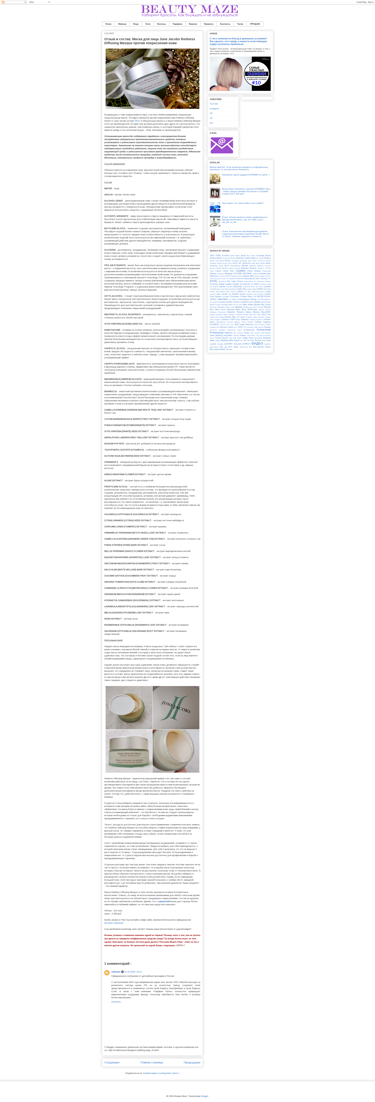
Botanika (245, 268)
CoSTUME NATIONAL (243, 274)
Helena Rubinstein (231, 289)
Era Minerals (259, 281)
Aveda (220, 263)
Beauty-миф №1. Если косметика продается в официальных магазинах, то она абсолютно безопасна (239, 168)
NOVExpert (253, 310)
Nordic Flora (215, 317)
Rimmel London (227, 327)
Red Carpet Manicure (244, 324)
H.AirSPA (213, 289)
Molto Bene (242, 310)
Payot (213, 322)
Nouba (222, 317)
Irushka (233, 291)
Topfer (239, 338)
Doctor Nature (260, 276)
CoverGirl (222, 276)
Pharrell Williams (234, 322)
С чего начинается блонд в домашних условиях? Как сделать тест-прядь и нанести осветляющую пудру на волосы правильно (238, 41)
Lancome (223, 299)
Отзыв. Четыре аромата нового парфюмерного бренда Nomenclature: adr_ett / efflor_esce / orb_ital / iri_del (244, 219)
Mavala (257, 305)
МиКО (223, 349)
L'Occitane (235, 297)
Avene (225, 263)
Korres (218, 296)
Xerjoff (237, 340)
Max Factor (266, 305)
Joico (268, 291)
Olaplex (243, 317)
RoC (236, 327)
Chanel (258, 271)
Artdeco (267, 258)
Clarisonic (221, 273)
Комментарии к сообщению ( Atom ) (161, 1073)
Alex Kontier (251, 255)
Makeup (122, 24)
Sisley (247, 333)
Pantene (267, 320)
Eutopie (236, 284)
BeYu (227, 266)
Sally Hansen (259, 327)
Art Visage (260, 258)
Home (108, 24)
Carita (212, 271)
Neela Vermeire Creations (233, 314)
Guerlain (267, 287)
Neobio (246, 314)
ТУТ (136, 121)
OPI (238, 317)
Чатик (240, 24)
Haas (219, 289)
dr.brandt (238, 344)
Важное (193, 24)
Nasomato (222, 312)
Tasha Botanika (265, 335)
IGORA (260, 289)
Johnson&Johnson (259, 291)
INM (265, 289)
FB (211, 113)
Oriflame (226, 320)
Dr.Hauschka (247, 279)
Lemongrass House (248, 299)
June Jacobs (222, 294)
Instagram (214, 108)
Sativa (240, 330)
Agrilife (232, 255)
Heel (222, 289)
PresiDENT (215, 324)
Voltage (218, 340)
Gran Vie (255, 286)
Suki (249, 335)
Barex (268, 263)
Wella (231, 340)
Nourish (228, 317)
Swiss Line (255, 335)
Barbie (263, 263)
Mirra (218, 310)
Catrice (219, 271)
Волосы (161, 24)
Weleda (225, 340)
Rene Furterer (260, 324)
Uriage (245, 338)
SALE (241, 327)
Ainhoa (238, 255)
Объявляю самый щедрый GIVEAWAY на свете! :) (246, 175)
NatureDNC (266, 312)
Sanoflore (223, 330)
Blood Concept (235, 268)
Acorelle (226, 256)
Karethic (249, 294)
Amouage (260, 256)
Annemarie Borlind (229, 258)
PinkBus (251, 322)
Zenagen (220, 344)
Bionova (213, 268)
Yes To (246, 340)
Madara (257, 302)
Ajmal (244, 256)
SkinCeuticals (266, 333)
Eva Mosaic (245, 284)
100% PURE (216, 256)
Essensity (214, 284)
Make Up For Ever (236, 304)
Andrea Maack (216, 258)
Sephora (229, 333)
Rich (218, 327)
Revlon (268, 324)
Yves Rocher (255, 340)
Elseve (240, 281)
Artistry (228, 261)
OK (211, 123)
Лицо (136, 24)
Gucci (261, 286)
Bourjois (254, 268)
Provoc (223, 324)
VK (211, 118)
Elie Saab (232, 281)
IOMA (269, 289)
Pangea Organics (257, 319)
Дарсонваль (215, 347)
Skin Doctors (255, 333)
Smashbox (228, 335)
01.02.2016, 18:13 (133, 971)
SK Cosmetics (248, 327)
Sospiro (236, 335)
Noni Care (266, 315)
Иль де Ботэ (227, 347)
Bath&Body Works (217, 266)
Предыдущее (192, 1062)
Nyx (234, 317)
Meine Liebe (230, 307)
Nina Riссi (253, 314)
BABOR (235, 263)
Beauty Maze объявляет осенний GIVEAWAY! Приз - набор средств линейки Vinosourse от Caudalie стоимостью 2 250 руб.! (246, 191)
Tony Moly (233, 338)
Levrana (222, 302)
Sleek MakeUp (216, 335)
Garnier (222, 287)
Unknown (115, 971)
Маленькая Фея (246, 347)
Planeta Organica (263, 322)
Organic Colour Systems (255, 317)
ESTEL (214, 281)
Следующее (111, 1062)
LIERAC (214, 299)
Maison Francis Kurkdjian (219, 304)
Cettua (250, 271)
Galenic (216, 286)
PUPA (233, 320)
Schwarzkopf (249, 330)
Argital (253, 258)
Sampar (267, 327)
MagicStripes (266, 302)
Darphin (234, 276)
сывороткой (164, 901)
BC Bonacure (245, 263)
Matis (245, 305)
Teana (212, 338)
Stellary (243, 335)
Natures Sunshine (217, 314)
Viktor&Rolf (258, 338)
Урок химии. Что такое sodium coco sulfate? (243, 203)
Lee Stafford (233, 299)
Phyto (244, 322)
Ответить (116, 1001)
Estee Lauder (226, 284)
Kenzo (255, 294)
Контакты (225, 24)
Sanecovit (214, 330)
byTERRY (229, 344)
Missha (224, 309)
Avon (230, 263)
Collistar (256, 273)
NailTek (262, 309)
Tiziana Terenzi (222, 338)
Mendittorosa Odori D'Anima (253, 307)
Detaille (246, 276)
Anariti (268, 256)
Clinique (229, 273)
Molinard (231, 310)
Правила (208, 24)
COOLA (268, 268)
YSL (241, 340)
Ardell (247, 258)
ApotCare (240, 258)
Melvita (239, 307)
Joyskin (213, 294)
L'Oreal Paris (247, 296)
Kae (230, 294)
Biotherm (225, 268)
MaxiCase (214, 307)
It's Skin (248, 291)
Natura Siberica (253, 312)
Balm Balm (256, 263)
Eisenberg (223, 281)
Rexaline (213, 327)
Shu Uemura (239, 333)
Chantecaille (266, 271)
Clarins (213, 273)
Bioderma (253, 266)
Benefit (245, 266)
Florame (263, 284)
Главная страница (151, 1062)
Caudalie (241, 270)
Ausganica (236, 261)
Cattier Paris (229, 271)
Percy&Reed (222, 322)
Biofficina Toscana (264, 266)
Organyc (217, 319)
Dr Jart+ (223, 278)
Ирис (237, 347)
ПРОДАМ (255, 24)
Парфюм (177, 24)
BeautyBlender (236, 266)
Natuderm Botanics (236, 312)
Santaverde (232, 330)
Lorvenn (236, 302)
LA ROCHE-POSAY (262, 297)
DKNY (228, 276)
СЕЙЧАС (180, 945)
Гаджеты (267, 344)
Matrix (251, 305)
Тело (147, 24)
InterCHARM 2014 (223, 291)
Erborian (268, 281)
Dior (252, 276)
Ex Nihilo (255, 284)
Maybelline (222, 307)
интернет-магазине (113, 923)
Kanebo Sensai (239, 294)
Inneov (213, 291)
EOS (269, 278)
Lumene (244, 302)
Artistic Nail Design (217, 261)
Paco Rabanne (243, 320)
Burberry (261, 268)
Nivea (259, 314)
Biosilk (219, 268)
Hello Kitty (242, 289)
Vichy (251, 338)
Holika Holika (252, 289)
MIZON (251, 302)
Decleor (240, 276)
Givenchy (238, 286)
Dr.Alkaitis (238, 278)
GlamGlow (247, 286)
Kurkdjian (226, 296)
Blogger (204, 1096)
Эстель (229, 349)
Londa (229, 302)
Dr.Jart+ (257, 279)
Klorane (261, 294)
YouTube (214, 104)
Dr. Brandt (230, 278)
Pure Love (230, 324)
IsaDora (240, 292)
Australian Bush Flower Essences (253, 261)
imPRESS (247, 344)
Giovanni (229, 286)
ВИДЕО (258, 343)
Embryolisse (249, 281)
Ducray (264, 279)
